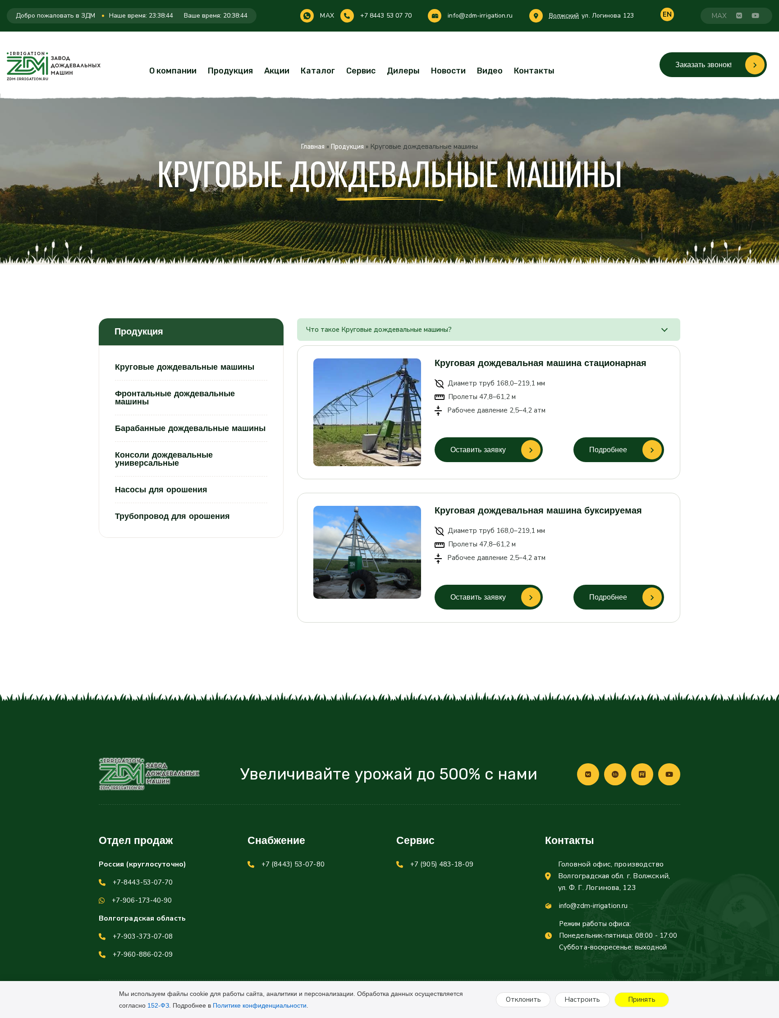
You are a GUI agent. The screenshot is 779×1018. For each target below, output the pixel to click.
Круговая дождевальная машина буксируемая (538, 510)
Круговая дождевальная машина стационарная (540, 362)
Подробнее (608, 449)
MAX (327, 16)
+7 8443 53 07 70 (386, 16)
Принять (641, 999)
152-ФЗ (158, 1005)
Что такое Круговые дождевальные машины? (379, 329)
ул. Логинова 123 (608, 16)
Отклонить (523, 999)
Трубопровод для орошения (172, 515)
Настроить (582, 999)
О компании (173, 71)
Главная (313, 147)
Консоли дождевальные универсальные (164, 459)
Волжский (564, 16)
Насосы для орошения (161, 489)
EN (667, 14)
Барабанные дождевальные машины (190, 428)
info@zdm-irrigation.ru (480, 16)
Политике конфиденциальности (260, 1005)
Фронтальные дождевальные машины (175, 397)
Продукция (230, 71)
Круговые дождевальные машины (184, 367)
